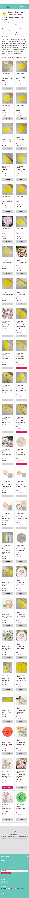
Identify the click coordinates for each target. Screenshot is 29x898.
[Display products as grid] (24, 57)
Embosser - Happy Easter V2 (6, 109)
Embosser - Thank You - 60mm (20, 170)
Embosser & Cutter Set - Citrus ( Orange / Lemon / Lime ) (21, 680)
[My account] (23, 6)
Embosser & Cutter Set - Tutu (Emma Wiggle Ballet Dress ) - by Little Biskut (21, 777)
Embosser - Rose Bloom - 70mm (6, 325)
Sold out (8, 88)
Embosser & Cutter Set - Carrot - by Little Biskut (7, 78)
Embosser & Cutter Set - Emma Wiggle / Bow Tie (21, 422)
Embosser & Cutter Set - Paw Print (20, 295)
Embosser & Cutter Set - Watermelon (7, 711)
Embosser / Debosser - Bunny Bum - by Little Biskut (21, 518)
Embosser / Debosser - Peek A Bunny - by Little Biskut (7, 486)
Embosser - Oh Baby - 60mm (7, 232)
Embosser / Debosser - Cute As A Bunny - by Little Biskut (21, 486)
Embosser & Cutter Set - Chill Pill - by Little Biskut (7, 648)
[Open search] (21, 6)
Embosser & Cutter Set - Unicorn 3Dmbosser (7, 584)
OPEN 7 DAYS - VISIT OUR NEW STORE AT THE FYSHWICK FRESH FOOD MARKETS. (14, 2)
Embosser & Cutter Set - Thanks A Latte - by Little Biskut (7, 616)
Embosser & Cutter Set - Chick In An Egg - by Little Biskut (7, 518)
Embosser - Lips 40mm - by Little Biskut (20, 648)
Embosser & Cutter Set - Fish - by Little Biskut (20, 744)
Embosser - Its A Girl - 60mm (21, 232)
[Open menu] (2, 6)
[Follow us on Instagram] (5, 882)
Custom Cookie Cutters (6, 74)
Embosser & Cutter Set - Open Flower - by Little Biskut (7, 776)
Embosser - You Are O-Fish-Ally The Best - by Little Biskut (7, 744)
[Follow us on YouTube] (7, 882)
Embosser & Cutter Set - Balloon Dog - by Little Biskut (7, 810)
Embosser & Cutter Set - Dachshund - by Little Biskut (21, 712)
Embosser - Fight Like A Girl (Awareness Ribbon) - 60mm (21, 326)
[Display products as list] (26, 57)
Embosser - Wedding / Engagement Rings (7, 140)
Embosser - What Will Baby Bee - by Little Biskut (21, 264)
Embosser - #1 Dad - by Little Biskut (21, 809)
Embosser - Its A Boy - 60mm (7, 263)
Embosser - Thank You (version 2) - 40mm (6, 358)
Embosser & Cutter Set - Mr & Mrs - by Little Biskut (20, 454)
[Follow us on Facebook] (2, 882)
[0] (26, 6)
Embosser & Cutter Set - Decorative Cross (20, 358)
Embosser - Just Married (20, 109)
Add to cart (21, 368)
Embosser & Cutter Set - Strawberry (7, 679)
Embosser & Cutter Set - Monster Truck (7, 389)
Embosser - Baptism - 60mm (21, 200)
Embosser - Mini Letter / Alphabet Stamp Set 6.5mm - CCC (6, 551)
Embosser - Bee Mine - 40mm (7, 295)
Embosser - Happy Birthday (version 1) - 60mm (21, 390)
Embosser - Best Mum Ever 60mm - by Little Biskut (21, 550)
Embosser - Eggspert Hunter (21, 77)
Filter (5, 57)
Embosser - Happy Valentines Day (20, 140)
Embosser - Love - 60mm (6, 170)
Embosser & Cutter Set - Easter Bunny (7, 421)
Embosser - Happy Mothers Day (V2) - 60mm (6, 454)
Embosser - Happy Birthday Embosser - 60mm (7, 201)
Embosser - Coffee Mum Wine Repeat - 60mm (20, 616)
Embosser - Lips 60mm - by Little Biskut (20, 584)
